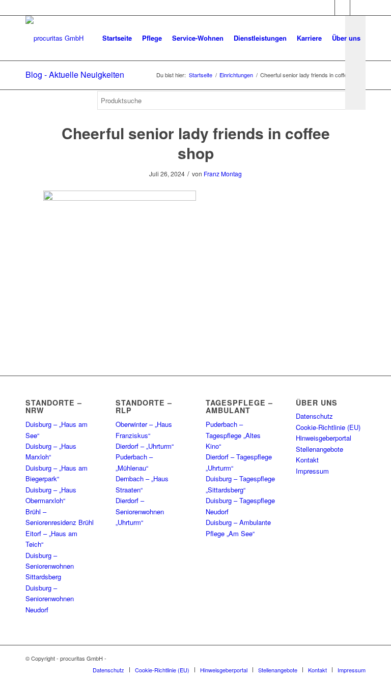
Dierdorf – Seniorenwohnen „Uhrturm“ (140, 511)
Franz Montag (223, 173)
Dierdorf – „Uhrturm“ (145, 446)
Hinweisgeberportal (323, 438)
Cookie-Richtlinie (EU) (328, 427)
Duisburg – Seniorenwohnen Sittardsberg (49, 566)
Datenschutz (314, 416)
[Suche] (105, 142)
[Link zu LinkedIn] (358, 7)
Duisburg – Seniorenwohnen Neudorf (49, 598)
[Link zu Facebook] (327, 7)
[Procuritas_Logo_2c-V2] (54, 38)
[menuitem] (117, 38)
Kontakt (307, 459)
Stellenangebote (319, 449)
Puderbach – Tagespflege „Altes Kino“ (233, 435)
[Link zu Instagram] (342, 7)
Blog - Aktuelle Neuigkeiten (74, 74)
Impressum (312, 471)
